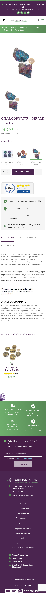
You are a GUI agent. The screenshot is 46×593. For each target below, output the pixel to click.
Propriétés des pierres (23, 529)
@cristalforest (17, 558)
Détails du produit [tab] (28, 237)
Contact (23, 504)
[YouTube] (28, 12)
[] (12, 364)
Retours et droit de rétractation (23, 547)
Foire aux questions (23, 518)
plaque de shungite (9, 280)
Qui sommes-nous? (23, 508)
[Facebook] (18, 12)
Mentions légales (20, 579)
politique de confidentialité (23, 458)
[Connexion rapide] (38, 20)
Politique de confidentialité (23, 543)
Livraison (23, 538)
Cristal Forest (17, 562)
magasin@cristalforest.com (22, 495)
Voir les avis (24, 192)
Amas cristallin (31, 274)
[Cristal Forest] (23, 481)
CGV (10, 579)
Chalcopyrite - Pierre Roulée (12, 368)
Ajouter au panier (24, 172)
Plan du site (32, 579)
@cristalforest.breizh (20, 555)
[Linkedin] (25, 12)
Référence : (5, 134)
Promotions (23, 524)
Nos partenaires (23, 513)
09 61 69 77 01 (17, 492)
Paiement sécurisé (23, 533)
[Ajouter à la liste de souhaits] (38, 172)
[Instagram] (21, 12)
